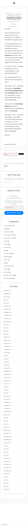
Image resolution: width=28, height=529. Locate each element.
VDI (4, 263)
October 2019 (7, 467)
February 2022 (7, 396)
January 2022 (7, 399)
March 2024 (7, 337)
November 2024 (7, 315)
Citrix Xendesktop (8, 235)
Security (6, 259)
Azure (5, 228)
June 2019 (6, 480)
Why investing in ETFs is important (13, 179)
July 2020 (6, 446)
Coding (6, 241)
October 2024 (7, 318)
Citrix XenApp (7, 232)
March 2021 (6, 427)
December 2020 (7, 433)
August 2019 (7, 473)
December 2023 (7, 346)
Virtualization (7, 266)
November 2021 (7, 405)
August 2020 (7, 442)
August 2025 (7, 296)
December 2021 (7, 402)
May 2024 (6, 331)
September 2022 (8, 380)
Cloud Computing (8, 238)
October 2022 (7, 377)
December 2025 (7, 293)
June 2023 (6, 359)
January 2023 (7, 368)
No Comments (13, 26)
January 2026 (7, 290)
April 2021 (6, 424)
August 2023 (7, 352)
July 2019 (6, 477)
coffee (5, 166)
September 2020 (8, 439)
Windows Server (14, 15)
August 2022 (7, 383)
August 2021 (7, 414)
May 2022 (6, 393)
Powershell (10, 14)
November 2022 (7, 374)
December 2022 (7, 371)
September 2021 (7, 411)
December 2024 (7, 312)
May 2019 (6, 483)
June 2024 (6, 327)
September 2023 (8, 349)
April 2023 (6, 362)
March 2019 (6, 489)
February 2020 (7, 461)
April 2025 (6, 303)
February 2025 (7, 306)
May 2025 (6, 300)
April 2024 (6, 334)
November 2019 (7, 464)
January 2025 (7, 309)
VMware (6, 269)
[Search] (21, 154)
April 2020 (6, 455)
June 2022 (6, 390)
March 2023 (7, 365)
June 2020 (6, 449)
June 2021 (6, 418)
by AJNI (13, 24)
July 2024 (6, 324)
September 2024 (8, 321)
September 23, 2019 (13, 21)
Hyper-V (6, 244)
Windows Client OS (9, 275)
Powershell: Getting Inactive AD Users (13, 18)
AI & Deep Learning (8, 225)
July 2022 (6, 387)
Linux (5, 250)
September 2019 (7, 470)
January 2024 (7, 343)
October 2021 (7, 408)
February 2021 (7, 430)
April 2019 (6, 486)
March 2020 (7, 458)
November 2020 (7, 436)
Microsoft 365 (7, 253)
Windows (18, 14)
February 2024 (7, 340)
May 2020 (6, 452)
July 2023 (6, 355)
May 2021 (6, 421)
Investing (6, 247)
